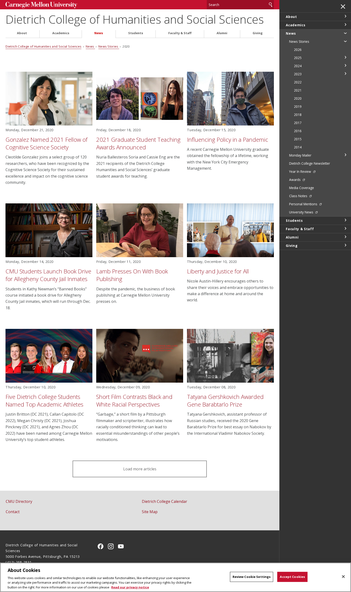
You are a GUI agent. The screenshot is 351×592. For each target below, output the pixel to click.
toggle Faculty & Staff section (345, 228)
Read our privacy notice (130, 587)
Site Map (150, 511)
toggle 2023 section (345, 73)
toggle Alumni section (345, 236)
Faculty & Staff (179, 33)
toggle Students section (345, 220)
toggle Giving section (345, 245)
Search (270, 4)
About (22, 33)
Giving (258, 33)
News (98, 33)
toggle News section (345, 33)
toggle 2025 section (345, 57)
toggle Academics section (345, 24)
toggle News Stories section (345, 41)
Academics (60, 33)
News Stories (108, 46)
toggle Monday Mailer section (345, 154)
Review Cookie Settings (252, 577)
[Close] (343, 576)
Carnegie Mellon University (41, 5)
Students (135, 33)
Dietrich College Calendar (164, 501)
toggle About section (345, 16)
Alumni (222, 33)
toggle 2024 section (345, 65)
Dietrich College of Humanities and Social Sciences (134, 19)
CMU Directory (19, 501)
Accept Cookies (292, 577)
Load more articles (139, 469)
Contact (13, 511)
